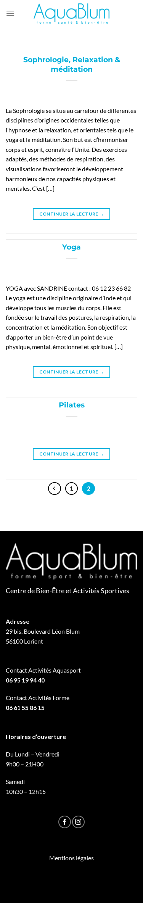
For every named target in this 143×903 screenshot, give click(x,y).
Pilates (72, 404)
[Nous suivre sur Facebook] (64, 822)
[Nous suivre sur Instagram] (78, 822)
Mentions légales (71, 857)
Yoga (71, 246)
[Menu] (10, 13)
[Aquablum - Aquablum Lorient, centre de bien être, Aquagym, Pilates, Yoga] (72, 13)
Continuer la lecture (71, 214)
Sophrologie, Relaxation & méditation (71, 64)
